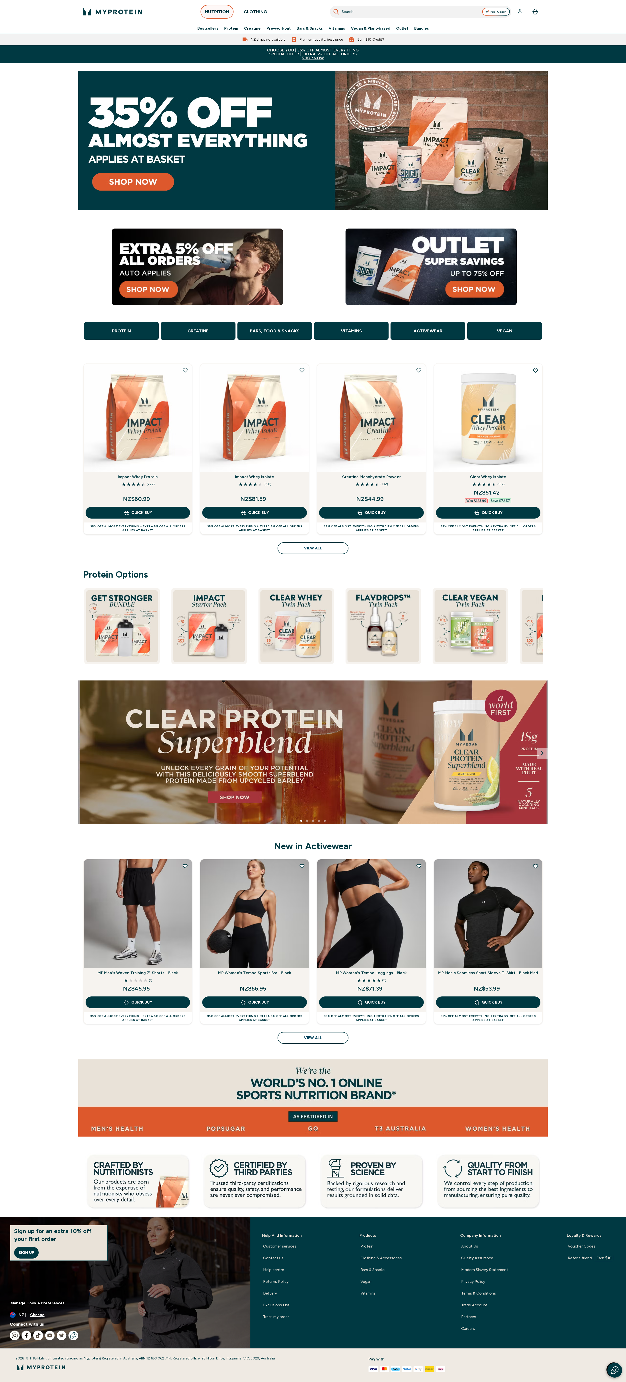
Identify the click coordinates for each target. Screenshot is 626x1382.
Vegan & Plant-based (370, 28)
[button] (614, 1370)
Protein (231, 28)
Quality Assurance (477, 1258)
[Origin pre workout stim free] (313, 752)
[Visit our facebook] (26, 1335)
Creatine (252, 28)
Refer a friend (590, 1258)
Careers (468, 1328)
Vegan (504, 330)
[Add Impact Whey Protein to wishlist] (185, 370)
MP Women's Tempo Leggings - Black (371, 973)
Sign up (26, 1252)
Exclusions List (276, 1305)
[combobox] (420, 12)
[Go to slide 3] (313, 821)
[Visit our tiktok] (38, 1335)
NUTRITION (217, 11)
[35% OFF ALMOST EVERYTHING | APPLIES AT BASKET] (313, 140)
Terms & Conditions (478, 1293)
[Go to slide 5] (325, 821)
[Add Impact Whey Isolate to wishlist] (302, 370)
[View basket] (535, 12)
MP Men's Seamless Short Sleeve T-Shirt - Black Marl (488, 973)
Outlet (402, 28)
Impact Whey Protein (138, 477)
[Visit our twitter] (62, 1335)
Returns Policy (276, 1281)
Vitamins (337, 28)
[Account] (520, 11)
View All (313, 548)
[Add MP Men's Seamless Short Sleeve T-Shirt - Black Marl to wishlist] (535, 866)
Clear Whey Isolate (488, 477)
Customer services (279, 1246)
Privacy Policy (473, 1281)
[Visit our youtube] (50, 1335)
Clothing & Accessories (381, 1258)
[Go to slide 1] (301, 821)
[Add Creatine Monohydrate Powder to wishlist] (419, 370)
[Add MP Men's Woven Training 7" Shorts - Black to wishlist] (185, 866)
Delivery (270, 1293)
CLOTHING (255, 11)
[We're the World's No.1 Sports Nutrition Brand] (313, 1098)
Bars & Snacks (310, 28)
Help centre (273, 1270)
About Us (469, 1246)
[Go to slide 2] (307, 821)
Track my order (276, 1317)
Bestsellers (207, 28)
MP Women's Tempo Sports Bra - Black (254, 973)
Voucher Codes (581, 1246)
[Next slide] (542, 753)
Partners (468, 1317)
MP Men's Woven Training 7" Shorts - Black (138, 973)
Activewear (428, 330)
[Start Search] (336, 12)
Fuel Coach (498, 11)
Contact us (273, 1258)
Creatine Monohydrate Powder (371, 477)
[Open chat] (73, 1335)
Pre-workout (279, 28)
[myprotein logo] (112, 12)
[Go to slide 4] (319, 821)
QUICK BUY (141, 512)
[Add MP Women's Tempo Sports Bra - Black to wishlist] (302, 866)
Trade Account (474, 1305)
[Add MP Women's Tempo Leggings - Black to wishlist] (419, 866)
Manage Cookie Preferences (38, 1303)
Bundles (421, 28)
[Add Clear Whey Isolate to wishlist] (535, 370)
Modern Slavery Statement (484, 1270)
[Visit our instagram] (15, 1335)
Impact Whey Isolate (254, 477)
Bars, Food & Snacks (275, 330)
